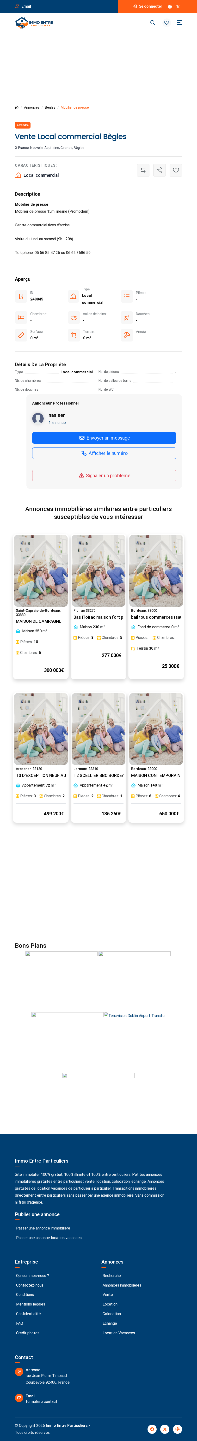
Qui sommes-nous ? (32, 1275)
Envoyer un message (107, 438)
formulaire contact (41, 1401)
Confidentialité (28, 1314)
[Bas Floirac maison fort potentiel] (98, 571)
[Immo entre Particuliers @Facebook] (170, 6)
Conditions (24, 1294)
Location (109, 1304)
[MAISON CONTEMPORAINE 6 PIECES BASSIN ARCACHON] (156, 729)
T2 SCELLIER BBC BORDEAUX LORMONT (112, 775)
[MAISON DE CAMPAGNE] (41, 571)
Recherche (111, 1275)
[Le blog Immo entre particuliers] (177, 1429)
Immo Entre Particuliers (67, 1425)
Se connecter (150, 6)
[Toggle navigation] (179, 22)
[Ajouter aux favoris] (176, 170)
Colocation (111, 1314)
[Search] (153, 22)
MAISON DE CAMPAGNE (38, 621)
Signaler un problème (107, 475)
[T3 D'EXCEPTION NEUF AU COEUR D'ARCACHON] (41, 729)
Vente (107, 1294)
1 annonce (57, 422)
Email (25, 6)
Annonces (32, 107)
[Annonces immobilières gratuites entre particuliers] (17, 108)
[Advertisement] (98, 68)
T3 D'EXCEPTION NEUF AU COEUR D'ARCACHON (62, 775)
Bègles (50, 107)
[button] (166, 22)
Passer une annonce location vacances (48, 1237)
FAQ (19, 1323)
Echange (109, 1323)
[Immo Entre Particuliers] (34, 22)
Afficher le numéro (107, 453)
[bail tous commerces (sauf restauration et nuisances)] (156, 571)
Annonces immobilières (121, 1285)
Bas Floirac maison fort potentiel (106, 617)
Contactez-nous (29, 1285)
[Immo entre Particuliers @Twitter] (178, 6)
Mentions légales (30, 1304)
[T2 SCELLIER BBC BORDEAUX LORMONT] (98, 729)
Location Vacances (118, 1333)
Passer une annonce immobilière (42, 1228)
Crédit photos (27, 1333)
